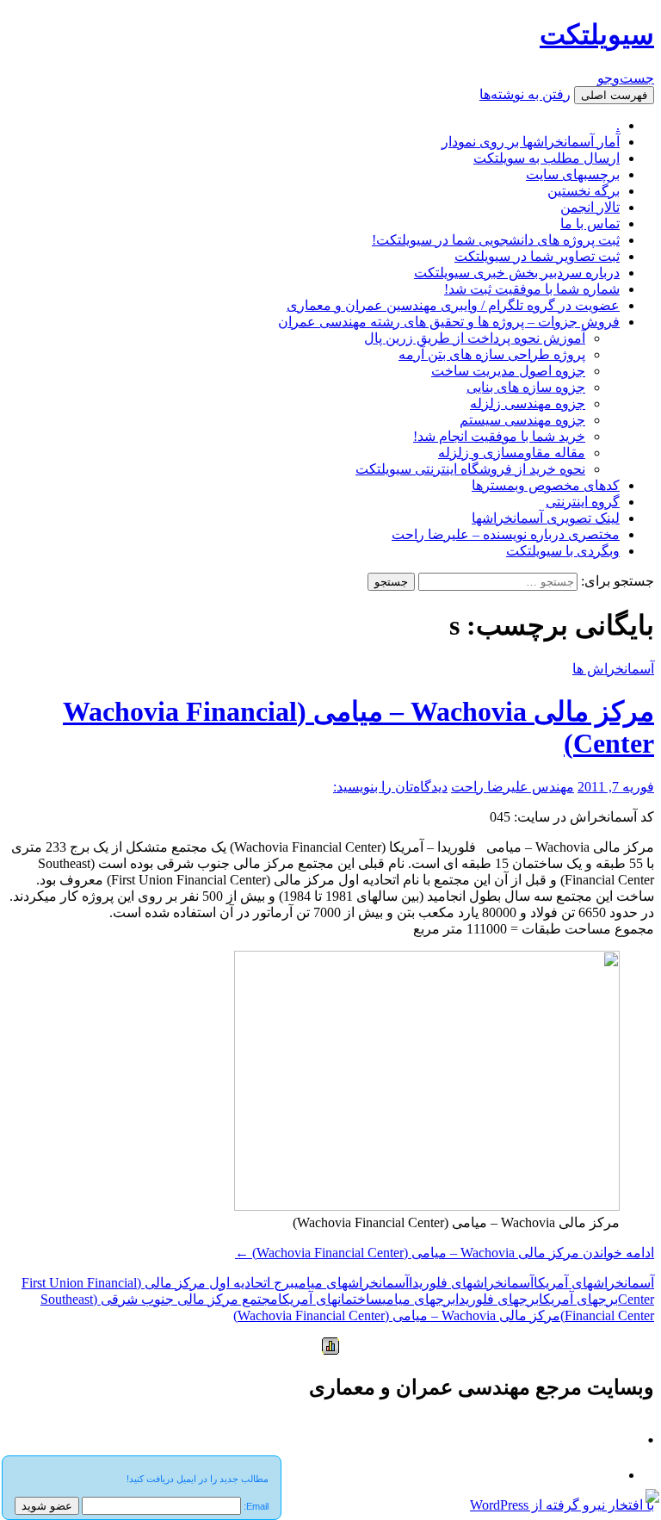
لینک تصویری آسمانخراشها (546, 518)
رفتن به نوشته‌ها (525, 94)
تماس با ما (590, 223)
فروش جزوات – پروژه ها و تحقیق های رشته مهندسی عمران (449, 321)
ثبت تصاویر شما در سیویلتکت (537, 256)
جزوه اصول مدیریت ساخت (508, 370)
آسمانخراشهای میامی (351, 1282)
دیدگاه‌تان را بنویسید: (390, 786)
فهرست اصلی (614, 95)
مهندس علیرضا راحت (512, 786)
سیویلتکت (597, 34)
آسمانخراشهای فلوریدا (471, 1282)
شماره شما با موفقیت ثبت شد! (532, 289)
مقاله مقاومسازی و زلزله (511, 452)
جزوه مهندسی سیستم (522, 420)
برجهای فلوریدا (497, 1299)
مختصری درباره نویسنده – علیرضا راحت (506, 534)
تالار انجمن (590, 207)
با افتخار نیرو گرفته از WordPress (562, 1505)
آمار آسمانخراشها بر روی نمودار (531, 141)
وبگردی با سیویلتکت (563, 550)
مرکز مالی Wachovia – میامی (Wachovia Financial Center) (396, 1315)
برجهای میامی (418, 1299)
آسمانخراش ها (613, 668)
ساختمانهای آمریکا (330, 1299)
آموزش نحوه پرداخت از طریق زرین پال (474, 338)
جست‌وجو (625, 78)
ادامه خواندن (444, 1252)
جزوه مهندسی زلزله (527, 403)
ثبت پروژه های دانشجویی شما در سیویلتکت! (496, 240)
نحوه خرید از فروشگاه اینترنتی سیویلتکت (470, 469)
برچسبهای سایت (573, 174)
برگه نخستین (583, 190)
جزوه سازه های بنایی (525, 387)
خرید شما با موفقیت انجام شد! (499, 436)
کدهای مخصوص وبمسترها (546, 485)
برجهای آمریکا (578, 1299)
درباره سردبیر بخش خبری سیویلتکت (517, 272)
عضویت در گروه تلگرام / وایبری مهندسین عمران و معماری (453, 305)
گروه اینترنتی (583, 501)
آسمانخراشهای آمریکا (594, 1282)
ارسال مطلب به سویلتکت (546, 158)
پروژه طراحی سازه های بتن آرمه (491, 354)
